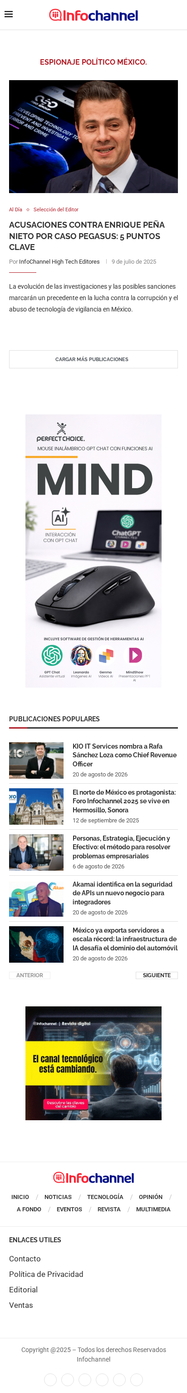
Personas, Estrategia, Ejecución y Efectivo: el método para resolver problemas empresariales (121, 847)
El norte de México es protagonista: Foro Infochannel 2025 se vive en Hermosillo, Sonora (124, 801)
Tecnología (105, 1197)
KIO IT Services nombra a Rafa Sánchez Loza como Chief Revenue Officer (125, 755)
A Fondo (29, 1209)
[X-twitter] (67, 1379)
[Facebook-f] (50, 1379)
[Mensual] (93, 419)
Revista (109, 1209)
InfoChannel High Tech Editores (59, 261)
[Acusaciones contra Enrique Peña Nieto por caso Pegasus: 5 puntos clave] (93, 136)
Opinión (150, 1197)
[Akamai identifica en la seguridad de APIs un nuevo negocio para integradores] (36, 898)
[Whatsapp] (119, 1379)
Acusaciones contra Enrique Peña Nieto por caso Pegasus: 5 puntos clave (86, 236)
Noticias (58, 1197)
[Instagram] (136, 1379)
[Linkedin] (85, 1379)
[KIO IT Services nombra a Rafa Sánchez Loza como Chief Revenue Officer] (36, 760)
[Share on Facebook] (84, 328)
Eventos (69, 1209)
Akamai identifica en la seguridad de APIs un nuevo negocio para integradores (122, 893)
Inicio (20, 1197)
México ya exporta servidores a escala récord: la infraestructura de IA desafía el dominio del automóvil (125, 939)
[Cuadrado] (93, 1010)
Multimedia (153, 1209)
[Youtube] (102, 1379)
